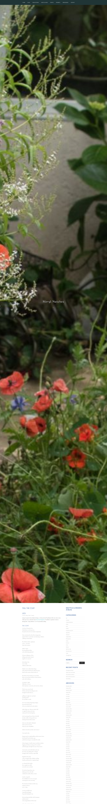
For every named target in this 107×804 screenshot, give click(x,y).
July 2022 (67, 719)
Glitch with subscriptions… (70, 676)
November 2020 (69, 760)
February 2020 (68, 779)
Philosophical (68, 638)
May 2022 (67, 723)
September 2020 (69, 764)
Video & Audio (44, 2)
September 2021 (69, 739)
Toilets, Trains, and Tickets (70, 672)
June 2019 (68, 795)
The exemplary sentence (70, 674)
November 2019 (69, 785)
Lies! (24, 613)
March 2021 (68, 752)
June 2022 (68, 721)
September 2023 (69, 690)
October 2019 (68, 787)
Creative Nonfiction (69, 622)
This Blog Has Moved (69, 670)
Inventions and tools (69, 630)
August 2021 (68, 741)
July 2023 (67, 694)
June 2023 (68, 696)
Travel (67, 653)
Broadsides (65, 2)
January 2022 (68, 731)
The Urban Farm (69, 651)
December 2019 (69, 783)
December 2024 (69, 686)
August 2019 (68, 791)
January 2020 (68, 781)
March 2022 (68, 727)
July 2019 (67, 793)
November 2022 (69, 710)
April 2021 (68, 750)
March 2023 (68, 702)
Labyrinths (68, 632)
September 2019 (69, 789)
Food (67, 626)
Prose (67, 644)
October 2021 (68, 737)
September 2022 (69, 715)
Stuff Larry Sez (68, 649)
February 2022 (68, 729)
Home (24, 2)
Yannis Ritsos (68, 678)
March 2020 (68, 777)
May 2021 (67, 748)
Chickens (67, 620)
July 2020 (67, 768)
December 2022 (69, 708)
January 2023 (68, 706)
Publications (35, 2)
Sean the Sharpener (40, 619)
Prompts (58, 2)
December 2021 (69, 733)
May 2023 (67, 698)
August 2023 (68, 692)
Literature (67, 634)
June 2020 (68, 770)
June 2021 (68, 746)
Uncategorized (68, 655)
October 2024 (68, 688)
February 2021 (68, 754)
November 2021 (69, 735)
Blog (29, 2)
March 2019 (68, 801)
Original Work (68, 636)
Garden (67, 628)
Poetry (32, 615)
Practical (67, 642)
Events (52, 2)
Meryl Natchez (53, 301)
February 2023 (68, 704)
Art (66, 618)
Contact (73, 2)
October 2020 (68, 762)
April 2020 (68, 775)
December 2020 (69, 758)
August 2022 (68, 717)
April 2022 (68, 725)
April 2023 (68, 700)
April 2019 (68, 799)
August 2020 (68, 766)
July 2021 (67, 744)
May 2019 (67, 797)
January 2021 (68, 756)
